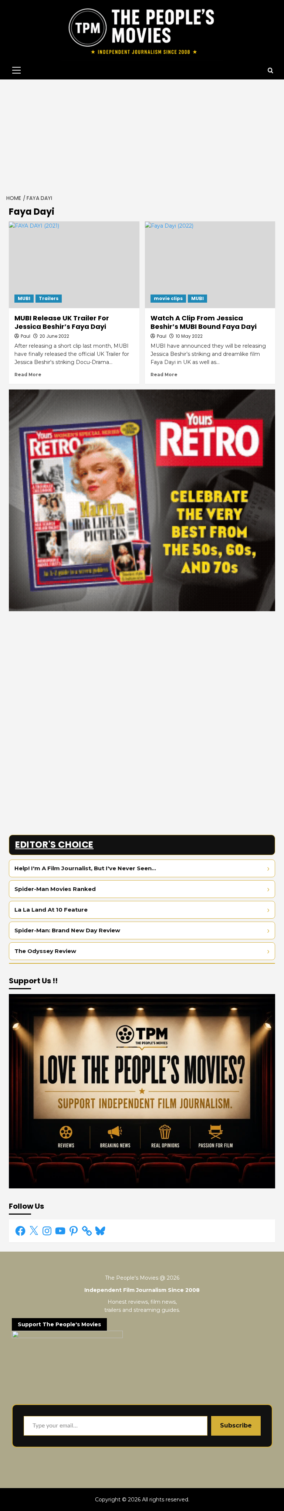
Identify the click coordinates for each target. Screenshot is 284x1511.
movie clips (168, 298)
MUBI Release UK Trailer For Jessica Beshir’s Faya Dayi (61, 322)
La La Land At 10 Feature (51, 909)
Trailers (48, 298)
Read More (27, 374)
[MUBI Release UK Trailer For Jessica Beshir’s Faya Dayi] (74, 264)
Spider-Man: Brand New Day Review (67, 930)
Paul (25, 336)
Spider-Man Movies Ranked (55, 888)
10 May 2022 (189, 336)
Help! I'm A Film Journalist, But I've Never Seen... (85, 868)
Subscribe (236, 1425)
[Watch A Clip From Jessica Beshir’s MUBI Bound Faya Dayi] (210, 264)
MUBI (24, 298)
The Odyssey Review (45, 950)
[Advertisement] (142, 135)
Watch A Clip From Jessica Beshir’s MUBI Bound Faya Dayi (204, 322)
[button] (15, 70)
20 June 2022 (54, 336)
